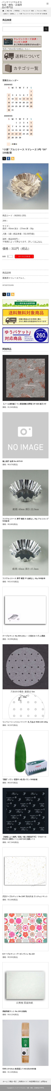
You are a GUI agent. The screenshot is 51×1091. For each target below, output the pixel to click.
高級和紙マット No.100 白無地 (14, 1011)
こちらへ (26, 49)
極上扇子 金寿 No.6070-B (12, 461)
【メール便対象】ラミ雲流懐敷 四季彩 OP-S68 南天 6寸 (24, 404)
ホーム (5, 1081)
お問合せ (44, 1081)
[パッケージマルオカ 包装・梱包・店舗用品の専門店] (12, 5)
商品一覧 (12, 1081)
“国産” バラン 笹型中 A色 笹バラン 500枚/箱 (19, 779)
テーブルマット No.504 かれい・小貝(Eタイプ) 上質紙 (23, 636)
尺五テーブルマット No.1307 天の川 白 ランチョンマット (25, 896)
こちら (39, 242)
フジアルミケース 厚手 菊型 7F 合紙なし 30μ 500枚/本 (23, 578)
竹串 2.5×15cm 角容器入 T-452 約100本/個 (19, 1069)
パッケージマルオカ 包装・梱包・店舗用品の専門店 (29, 1088)
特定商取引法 (34, 1081)
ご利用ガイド (22, 1081)
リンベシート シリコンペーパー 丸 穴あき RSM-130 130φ (25, 722)
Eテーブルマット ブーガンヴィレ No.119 (18, 954)
